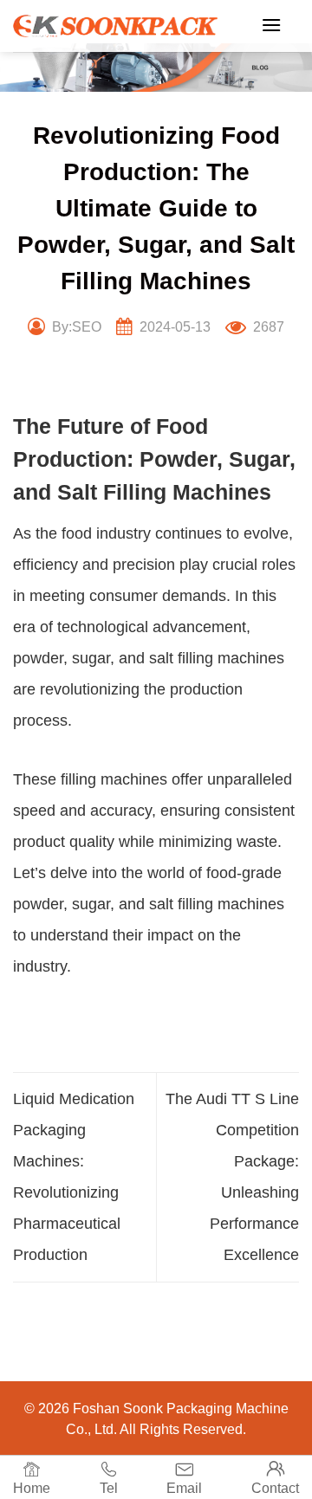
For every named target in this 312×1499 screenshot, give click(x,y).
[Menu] (271, 24)
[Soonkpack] (115, 26)
